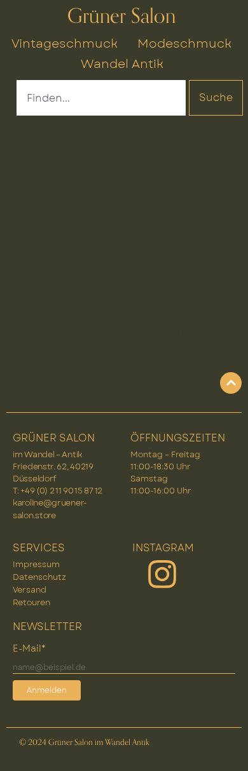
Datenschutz (39, 577)
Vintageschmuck (64, 43)
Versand (29, 590)
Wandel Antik (122, 63)
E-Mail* (29, 648)
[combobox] (101, 98)
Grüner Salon (121, 16)
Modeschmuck (184, 43)
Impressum (36, 564)
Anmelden (47, 690)
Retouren (31, 602)
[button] (225, 748)
